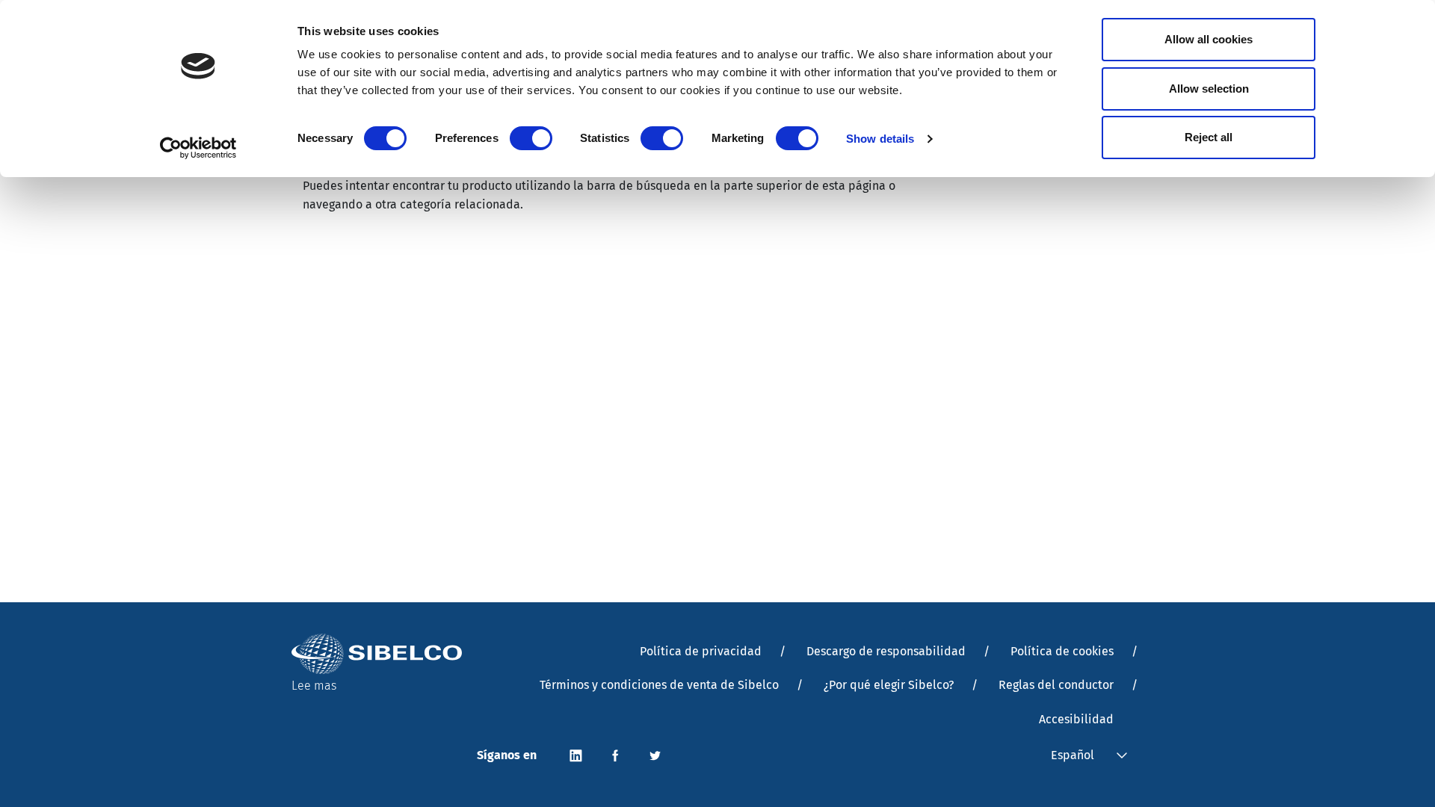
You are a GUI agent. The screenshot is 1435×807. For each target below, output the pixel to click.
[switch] (531, 138)
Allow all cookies (1208, 39)
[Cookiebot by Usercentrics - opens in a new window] (198, 148)
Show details (880, 138)
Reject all (1208, 137)
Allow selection (1209, 88)
